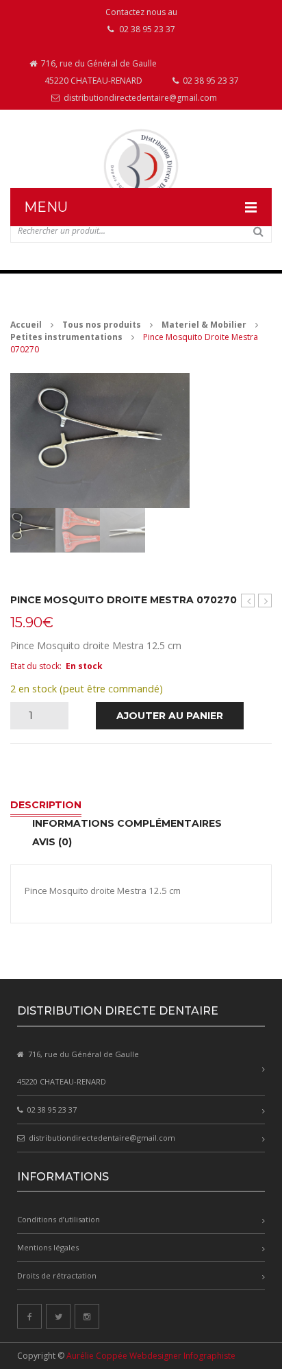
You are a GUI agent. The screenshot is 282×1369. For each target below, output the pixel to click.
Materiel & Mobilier (204, 324)
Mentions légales (48, 1247)
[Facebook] (29, 1316)
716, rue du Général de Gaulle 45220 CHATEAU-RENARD (98, 72)
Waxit (248, 600)
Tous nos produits (101, 324)
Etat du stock (35, 666)
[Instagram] (87, 1316)
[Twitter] (58, 1316)
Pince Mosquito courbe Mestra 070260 (265, 600)
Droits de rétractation (57, 1275)
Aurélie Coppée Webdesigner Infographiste (150, 1355)
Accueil (26, 324)
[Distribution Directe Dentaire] (141, 166)
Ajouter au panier (169, 716)
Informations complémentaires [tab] (127, 823)
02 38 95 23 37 (210, 80)
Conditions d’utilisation (58, 1219)
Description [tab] (45, 805)
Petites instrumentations (66, 337)
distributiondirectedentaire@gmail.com (139, 98)
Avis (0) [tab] (52, 842)
